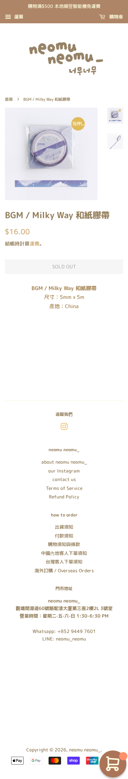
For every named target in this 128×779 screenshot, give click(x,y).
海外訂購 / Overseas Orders (64, 570)
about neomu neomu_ (64, 462)
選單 (18, 16)
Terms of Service (64, 488)
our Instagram (64, 471)
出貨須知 (64, 527)
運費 (34, 243)
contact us (64, 479)
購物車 (115, 16)
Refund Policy (64, 497)
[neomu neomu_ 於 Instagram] (64, 428)
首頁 (9, 99)
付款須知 (64, 536)
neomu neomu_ (84, 750)
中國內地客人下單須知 (64, 553)
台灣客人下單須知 (64, 561)
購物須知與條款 (64, 544)
